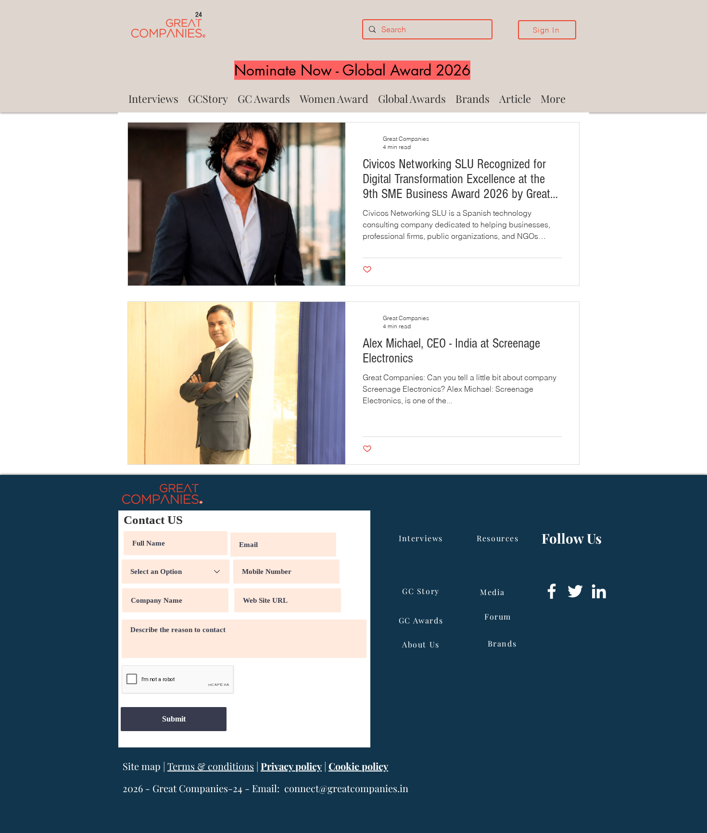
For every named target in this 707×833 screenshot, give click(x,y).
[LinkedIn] (599, 591)
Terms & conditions (210, 765)
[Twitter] (575, 591)
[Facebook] (552, 591)
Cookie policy (358, 765)
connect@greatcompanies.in (346, 788)
